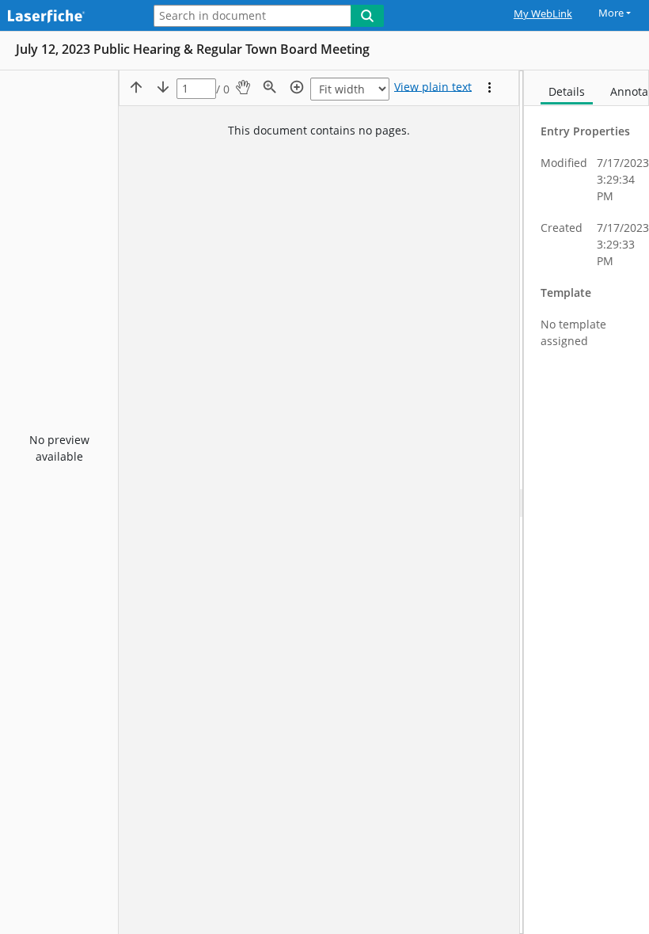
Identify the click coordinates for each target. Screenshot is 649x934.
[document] (586, 502)
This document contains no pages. (319, 130)
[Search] (367, 16)
